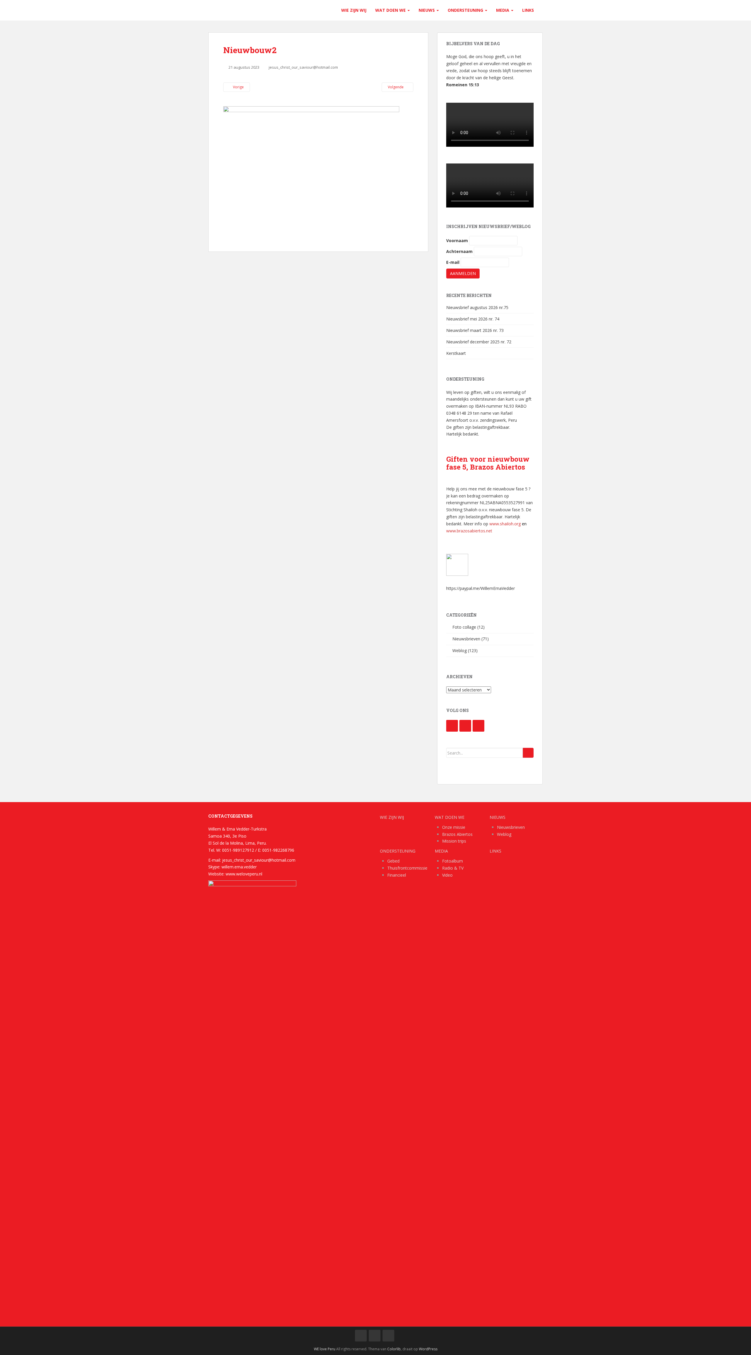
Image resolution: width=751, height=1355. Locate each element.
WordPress (428, 1348)
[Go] (528, 753)
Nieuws (427, 10)
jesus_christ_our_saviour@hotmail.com (303, 67)
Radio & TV (453, 868)
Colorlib (394, 1348)
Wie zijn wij (353, 10)
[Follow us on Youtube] (465, 726)
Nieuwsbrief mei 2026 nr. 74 (472, 319)
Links (528, 10)
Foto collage (464, 627)
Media (503, 10)
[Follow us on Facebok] (452, 726)
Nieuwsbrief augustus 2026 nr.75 (477, 307)
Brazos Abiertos (457, 834)
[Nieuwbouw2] (311, 172)
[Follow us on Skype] (478, 726)
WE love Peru (324, 1348)
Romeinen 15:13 (462, 84)
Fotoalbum (452, 861)
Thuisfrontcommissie (407, 868)
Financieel (396, 875)
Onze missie (453, 827)
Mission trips (454, 841)
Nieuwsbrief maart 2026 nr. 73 (475, 330)
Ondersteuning (466, 10)
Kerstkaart (456, 353)
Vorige (238, 87)
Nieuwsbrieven (466, 639)
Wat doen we (391, 10)
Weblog (459, 650)
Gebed (393, 861)
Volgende (396, 87)
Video (447, 875)
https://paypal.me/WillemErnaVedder (480, 588)
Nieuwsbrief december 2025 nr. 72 (478, 342)
